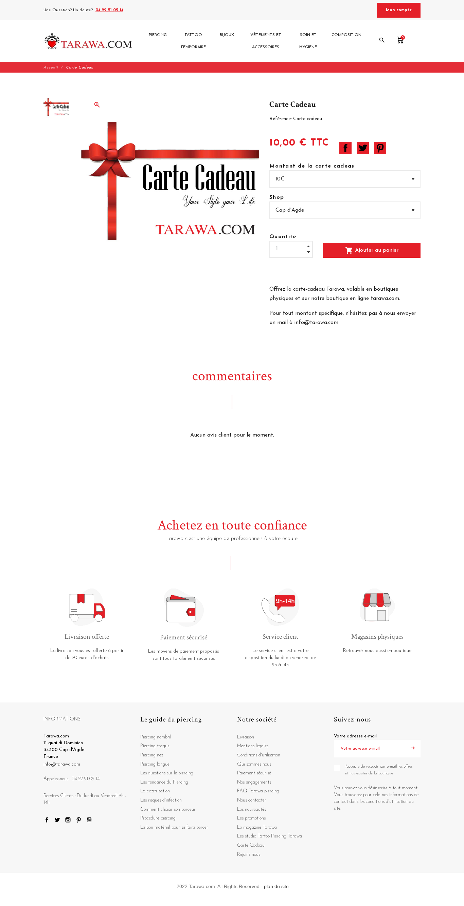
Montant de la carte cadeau (312, 166)
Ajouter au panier (371, 250)
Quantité (283, 236)
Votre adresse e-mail (355, 736)
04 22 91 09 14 (109, 10)
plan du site (276, 886)
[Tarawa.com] (87, 41)
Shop (276, 197)
